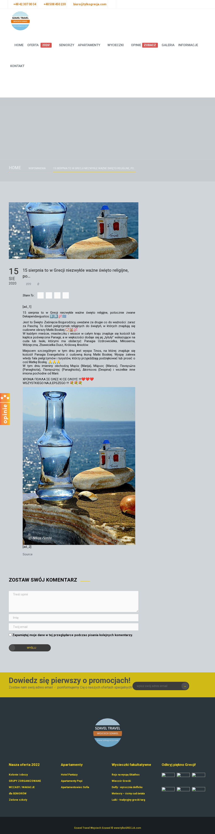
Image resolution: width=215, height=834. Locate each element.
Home (19, 45)
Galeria (168, 45)
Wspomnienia (37, 168)
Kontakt (17, 66)
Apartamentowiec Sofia (75, 787)
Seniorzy (66, 45)
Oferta (38, 45)
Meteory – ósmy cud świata (128, 793)
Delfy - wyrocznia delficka (127, 787)
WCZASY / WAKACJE (22, 787)
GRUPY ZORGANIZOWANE (25, 780)
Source (28, 554)
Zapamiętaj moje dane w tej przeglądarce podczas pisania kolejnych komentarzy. (72, 635)
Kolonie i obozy (18, 774)
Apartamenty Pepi (71, 780)
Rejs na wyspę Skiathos (126, 774)
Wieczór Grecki (121, 780)
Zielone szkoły (18, 799)
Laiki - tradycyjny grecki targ (128, 799)
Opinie (143, 45)
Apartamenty (89, 45)
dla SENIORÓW (17, 793)
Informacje (188, 45)
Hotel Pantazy (69, 774)
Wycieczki (116, 45)
